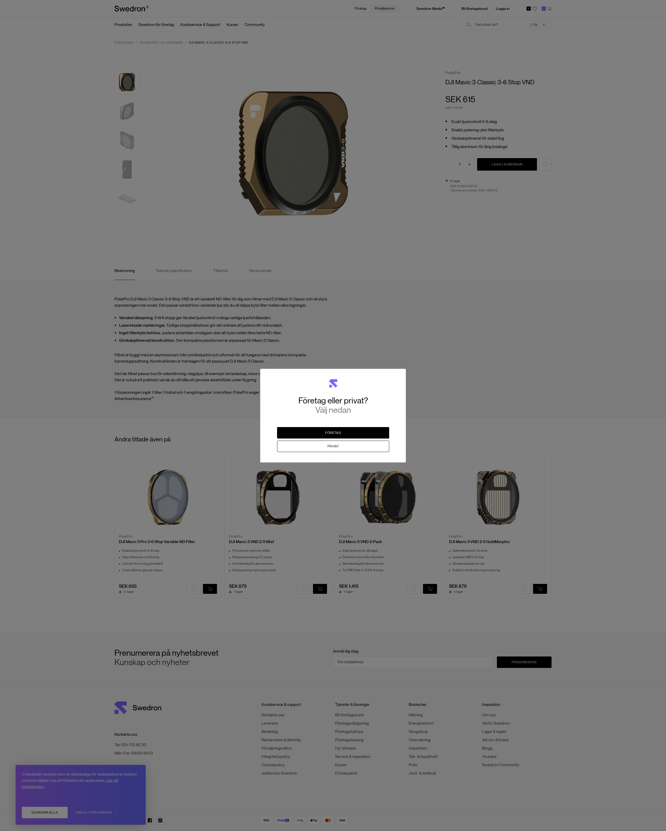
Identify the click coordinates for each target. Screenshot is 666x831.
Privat (333, 446)
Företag (333, 433)
